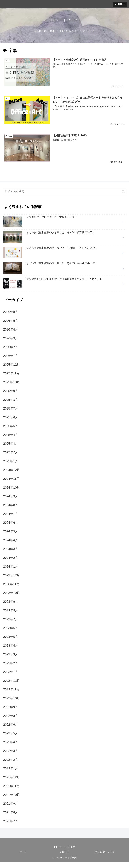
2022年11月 (11, 689)
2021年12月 (11, 777)
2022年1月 (10, 768)
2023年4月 (10, 645)
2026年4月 (10, 329)
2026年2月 (10, 347)
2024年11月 (11, 478)
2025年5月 (10, 426)
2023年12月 (11, 575)
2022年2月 (10, 759)
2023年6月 (10, 628)
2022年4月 (10, 742)
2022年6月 (10, 724)
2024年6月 (10, 522)
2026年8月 (10, 312)
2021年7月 (10, 821)
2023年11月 (11, 584)
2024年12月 (11, 470)
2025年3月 (10, 443)
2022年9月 (10, 707)
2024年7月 (10, 514)
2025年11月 (11, 373)
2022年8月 (10, 715)
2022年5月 (10, 733)
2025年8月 (10, 399)
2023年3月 (10, 654)
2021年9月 (10, 803)
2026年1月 (10, 355)
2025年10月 (11, 382)
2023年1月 (10, 672)
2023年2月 (10, 663)
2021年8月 (10, 812)
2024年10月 (11, 487)
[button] (123, 191)
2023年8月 (10, 610)
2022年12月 (11, 680)
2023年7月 (10, 619)
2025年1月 (10, 461)
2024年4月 (10, 540)
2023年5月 (10, 636)
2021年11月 (11, 786)
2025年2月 (10, 452)
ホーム (23, 852)
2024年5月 (10, 531)
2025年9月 (10, 391)
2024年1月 (10, 566)
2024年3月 (10, 549)
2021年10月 (11, 794)
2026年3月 (10, 338)
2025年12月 (11, 364)
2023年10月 (11, 593)
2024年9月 (10, 496)
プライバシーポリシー (106, 852)
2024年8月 (10, 505)
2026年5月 (10, 320)
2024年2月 (10, 557)
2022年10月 (11, 698)
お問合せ (64, 852)
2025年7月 (10, 408)
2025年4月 (10, 434)
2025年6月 (10, 417)
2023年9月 (10, 601)
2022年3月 (10, 751)
